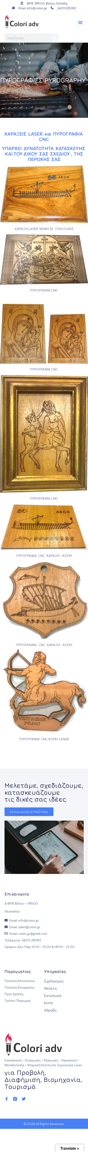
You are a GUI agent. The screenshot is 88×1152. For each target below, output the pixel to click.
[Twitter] (24, 1099)
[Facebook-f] (7, 1099)
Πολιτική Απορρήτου (20, 987)
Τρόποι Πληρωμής (18, 1000)
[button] (80, 22)
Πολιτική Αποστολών (20, 981)
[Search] (54, 37)
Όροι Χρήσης (14, 994)
